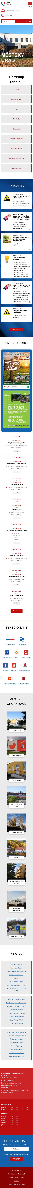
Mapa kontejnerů (23, 684)
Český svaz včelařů (16, 968)
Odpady (16, 89)
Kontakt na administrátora (16, 1184)
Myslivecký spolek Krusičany (16, 1006)
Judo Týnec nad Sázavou (16, 982)
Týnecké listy (10, 645)
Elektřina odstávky (9, 684)
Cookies (16, 1181)
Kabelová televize (24, 671)
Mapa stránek (16, 1170)
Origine (11, 1093)
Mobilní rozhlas (7, 658)
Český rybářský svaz (16, 1039)
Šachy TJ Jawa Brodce (16, 1023)
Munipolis (16, 119)
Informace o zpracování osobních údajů (16, 1154)
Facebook (6, 671)
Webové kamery (26, 658)
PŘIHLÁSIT (16, 1159)
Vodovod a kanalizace (16, 139)
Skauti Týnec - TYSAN (16, 1020)
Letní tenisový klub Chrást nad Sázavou (16, 990)
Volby (16, 109)
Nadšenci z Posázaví (16, 1010)
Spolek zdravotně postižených (16, 1036)
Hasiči (16, 978)
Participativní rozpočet (16, 158)
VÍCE (16, 451)
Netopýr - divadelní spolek (16, 1013)
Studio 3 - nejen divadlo (16, 1017)
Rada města (16, 129)
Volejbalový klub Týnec (16, 1053)
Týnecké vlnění (22, 645)
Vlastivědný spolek (16, 1049)
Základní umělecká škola (16, 1056)
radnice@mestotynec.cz (13, 1083)
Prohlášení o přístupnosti (16, 1174)
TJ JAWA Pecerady (16, 1046)
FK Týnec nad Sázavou (16, 975)
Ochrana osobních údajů (16, 1177)
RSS (16, 658)
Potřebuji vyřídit (16, 149)
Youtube (13, 671)
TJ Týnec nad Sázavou (16, 1043)
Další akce (16, 611)
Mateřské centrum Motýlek (16, 999)
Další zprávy (16, 330)
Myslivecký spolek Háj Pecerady (16, 1003)
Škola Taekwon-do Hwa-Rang (16, 1032)
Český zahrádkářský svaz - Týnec (16, 971)
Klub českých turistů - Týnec (16, 985)
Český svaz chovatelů (16, 964)
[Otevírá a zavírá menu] (30, 3)
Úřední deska (16, 168)
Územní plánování (16, 99)
